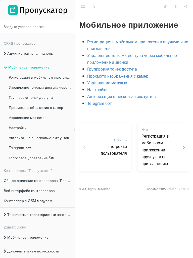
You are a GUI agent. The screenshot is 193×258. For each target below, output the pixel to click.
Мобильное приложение (28, 67)
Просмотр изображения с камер (36, 107)
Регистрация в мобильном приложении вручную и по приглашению (42, 77)
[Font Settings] (93, 6)
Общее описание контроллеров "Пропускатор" (39, 180)
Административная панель (29, 53)
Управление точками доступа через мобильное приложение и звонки (42, 87)
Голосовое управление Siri (31, 157)
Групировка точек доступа (31, 97)
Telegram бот (20, 147)
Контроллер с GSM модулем (28, 200)
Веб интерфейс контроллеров (29, 190)
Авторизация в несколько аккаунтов (39, 137)
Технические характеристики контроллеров (40, 214)
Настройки (18, 127)
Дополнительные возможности (32, 250)
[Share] (185, 6)
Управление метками (27, 117)
